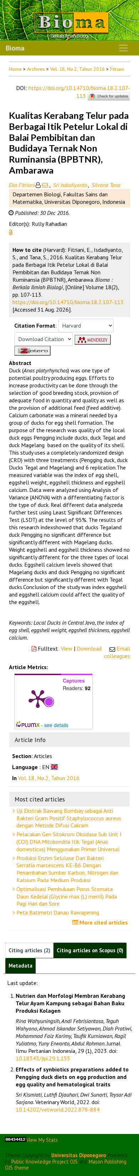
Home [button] (15, 69)
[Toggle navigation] (123, 48)
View (66, 648)
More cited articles (103, 922)
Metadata (20, 965)
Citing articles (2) (29, 950)
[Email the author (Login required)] (45, 185)
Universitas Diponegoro (78, 1155)
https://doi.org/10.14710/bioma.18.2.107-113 (79, 91)
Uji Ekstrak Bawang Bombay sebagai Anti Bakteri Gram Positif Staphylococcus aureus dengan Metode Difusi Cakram (68, 818)
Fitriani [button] (117, 69)
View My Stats (42, 1140)
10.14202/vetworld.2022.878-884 (58, 1109)
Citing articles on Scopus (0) (90, 950)
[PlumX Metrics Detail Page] (37, 698)
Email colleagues (117, 652)
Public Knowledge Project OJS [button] (44, 1161)
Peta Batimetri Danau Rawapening (57, 912)
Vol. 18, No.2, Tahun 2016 (77, 69)
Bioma (15, 48)
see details (56, 725)
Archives (36, 69)
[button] (10, 231)
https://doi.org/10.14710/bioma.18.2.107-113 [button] (68, 302)
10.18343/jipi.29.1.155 (43, 1058)
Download (89, 648)
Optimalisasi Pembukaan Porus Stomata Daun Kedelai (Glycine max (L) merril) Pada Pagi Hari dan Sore (66, 896)
